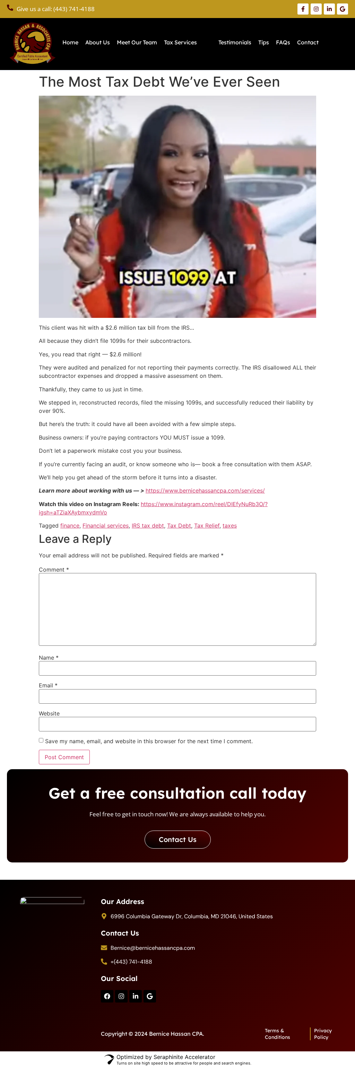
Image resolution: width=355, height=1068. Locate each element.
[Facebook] (107, 996)
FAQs (283, 42)
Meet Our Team (137, 42)
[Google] (150, 996)
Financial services (106, 525)
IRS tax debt (148, 525)
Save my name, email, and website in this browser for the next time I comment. (149, 741)
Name (49, 657)
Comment (54, 569)
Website (49, 713)
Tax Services (180, 42)
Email (48, 685)
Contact (308, 42)
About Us (97, 42)
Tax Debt (179, 525)
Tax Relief (206, 525)
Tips (263, 42)
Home (70, 42)
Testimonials (234, 42)
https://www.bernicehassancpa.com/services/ (205, 490)
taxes (230, 525)
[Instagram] (121, 996)
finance (69, 525)
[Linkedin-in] (135, 996)
